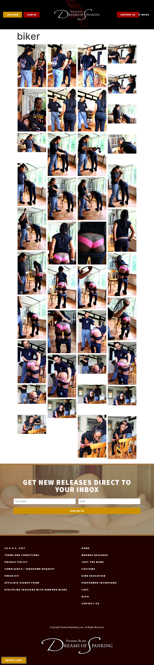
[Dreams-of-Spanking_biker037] (62, 408)
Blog (85, 596)
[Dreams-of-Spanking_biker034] (32, 394)
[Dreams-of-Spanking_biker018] (32, 228)
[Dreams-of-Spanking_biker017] (92, 198)
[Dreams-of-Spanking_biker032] (62, 376)
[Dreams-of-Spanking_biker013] (122, 144)
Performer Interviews (99, 582)
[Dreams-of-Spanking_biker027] (122, 319)
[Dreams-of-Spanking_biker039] (92, 436)
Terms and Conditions (22, 554)
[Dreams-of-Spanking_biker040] (122, 437)
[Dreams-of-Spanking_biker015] (122, 186)
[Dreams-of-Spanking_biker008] (92, 110)
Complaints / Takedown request (30, 568)
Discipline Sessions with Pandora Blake (36, 589)
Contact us (90, 603)
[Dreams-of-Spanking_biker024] (62, 287)
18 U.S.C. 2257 (15, 548)
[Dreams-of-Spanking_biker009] (122, 114)
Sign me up (77, 510)
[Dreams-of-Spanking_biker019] (122, 230)
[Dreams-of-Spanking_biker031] (122, 363)
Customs (88, 568)
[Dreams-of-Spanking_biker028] (62, 331)
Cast (85, 589)
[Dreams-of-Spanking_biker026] (32, 317)
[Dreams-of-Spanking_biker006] (32, 110)
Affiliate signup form (22, 582)
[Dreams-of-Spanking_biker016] (62, 198)
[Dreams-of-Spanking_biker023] (122, 274)
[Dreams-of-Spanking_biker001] (32, 65)
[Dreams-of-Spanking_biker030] (32, 361)
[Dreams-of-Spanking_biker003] (92, 65)
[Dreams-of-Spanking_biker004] (122, 53)
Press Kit (12, 575)
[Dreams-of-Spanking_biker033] (92, 364)
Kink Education (94, 575)
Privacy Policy (16, 561)
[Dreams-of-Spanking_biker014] (32, 184)
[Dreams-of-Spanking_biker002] (62, 65)
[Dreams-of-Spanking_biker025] (92, 287)
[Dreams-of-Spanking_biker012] (92, 154)
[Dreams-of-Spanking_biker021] (92, 243)
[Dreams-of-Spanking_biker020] (62, 243)
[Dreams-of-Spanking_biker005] (122, 83)
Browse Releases (95, 554)
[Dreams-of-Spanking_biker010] (32, 142)
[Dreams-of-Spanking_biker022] (32, 273)
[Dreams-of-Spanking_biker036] (122, 395)
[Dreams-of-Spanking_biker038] (32, 424)
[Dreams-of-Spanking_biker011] (62, 154)
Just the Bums (93, 561)
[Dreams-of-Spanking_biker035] (92, 394)
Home (86, 548)
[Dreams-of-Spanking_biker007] (62, 110)
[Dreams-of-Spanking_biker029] (92, 331)
